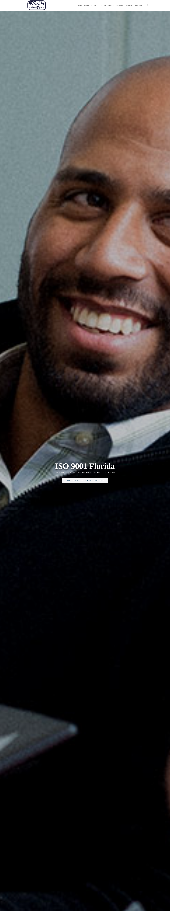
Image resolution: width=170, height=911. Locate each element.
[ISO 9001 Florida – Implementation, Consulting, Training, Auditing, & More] (37, 5)
